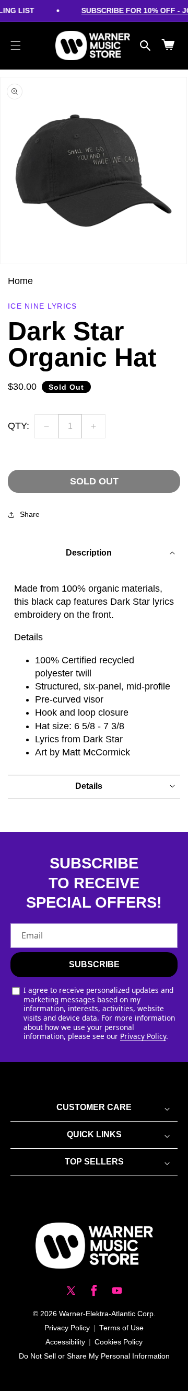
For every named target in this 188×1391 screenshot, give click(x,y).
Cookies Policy (119, 1342)
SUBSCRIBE (94, 964)
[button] (15, 45)
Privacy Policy (143, 1036)
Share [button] (30, 514)
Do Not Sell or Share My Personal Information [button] (94, 1356)
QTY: (18, 426)
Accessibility (65, 1342)
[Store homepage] (94, 1246)
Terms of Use (121, 1328)
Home (20, 281)
